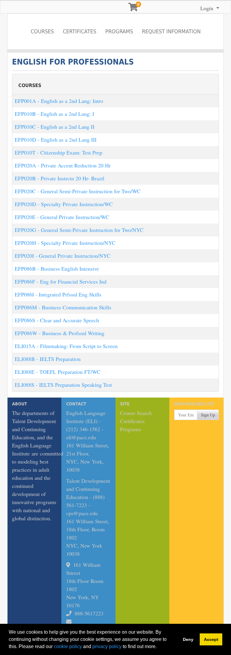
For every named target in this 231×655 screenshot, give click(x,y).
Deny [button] (188, 639)
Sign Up (208, 415)
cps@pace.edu (82, 513)
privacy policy (107, 646)
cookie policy (68, 646)
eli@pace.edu (81, 437)
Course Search (136, 412)
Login (207, 8)
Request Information (171, 31)
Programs (119, 31)
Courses (42, 31)
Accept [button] (211, 639)
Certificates (79, 31)
